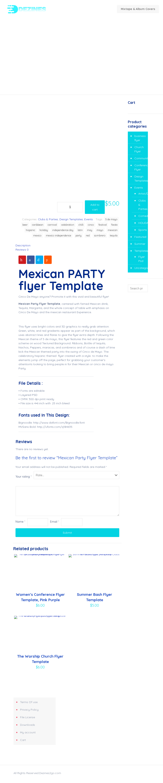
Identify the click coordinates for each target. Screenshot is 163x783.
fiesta (114, 224)
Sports (141, 230)
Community (140, 158)
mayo (100, 230)
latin (80, 230)
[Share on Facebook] (31, 260)
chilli (81, 224)
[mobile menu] (83, 9)
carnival (52, 224)
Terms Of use (29, 702)
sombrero (100, 235)
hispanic (30, 230)
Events (88, 219)
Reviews (22, 249)
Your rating (24, 476)
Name (20, 521)
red (88, 235)
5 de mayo (111, 219)
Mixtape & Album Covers (138, 9)
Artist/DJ (141, 193)
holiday (44, 230)
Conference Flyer (140, 167)
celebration (67, 224)
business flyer (140, 138)
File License (27, 717)
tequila (113, 235)
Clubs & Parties (48, 219)
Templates (140, 251)
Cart (23, 740)
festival (102, 224)
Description (23, 245)
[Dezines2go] (33, 9)
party (79, 235)
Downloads (27, 725)
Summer (139, 244)
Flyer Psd (141, 259)
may (89, 230)
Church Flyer (139, 149)
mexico (37, 235)
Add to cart (94, 207)
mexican (112, 230)
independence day (62, 230)
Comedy (141, 216)
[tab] (67, 245)
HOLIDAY (141, 223)
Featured (140, 237)
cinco (91, 224)
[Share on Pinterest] (22, 260)
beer (25, 224)
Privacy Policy (29, 709)
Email (54, 521)
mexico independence (58, 235)
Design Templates (71, 219)
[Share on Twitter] (39, 260)
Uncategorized (140, 268)
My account (28, 732)
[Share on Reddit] (48, 260)
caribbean (37, 224)
